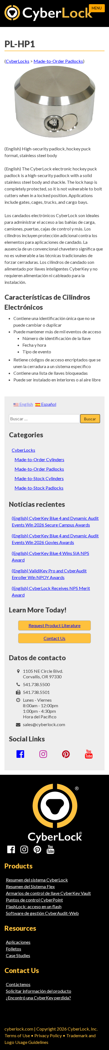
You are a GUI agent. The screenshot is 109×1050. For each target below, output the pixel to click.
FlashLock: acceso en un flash (33, 906)
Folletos (13, 948)
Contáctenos (18, 984)
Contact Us (54, 638)
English (25, 404)
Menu (97, 8)
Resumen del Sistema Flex (30, 886)
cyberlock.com (18, 1028)
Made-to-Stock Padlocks (39, 487)
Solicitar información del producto (38, 991)
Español (48, 404)
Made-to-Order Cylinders (39, 459)
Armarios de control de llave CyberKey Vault (48, 893)
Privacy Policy (48, 1035)
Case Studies (18, 955)
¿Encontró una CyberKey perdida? (38, 997)
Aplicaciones (18, 942)
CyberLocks (23, 450)
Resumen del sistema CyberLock (37, 879)
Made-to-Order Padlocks (39, 468)
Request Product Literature (54, 625)
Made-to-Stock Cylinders (39, 478)
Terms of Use (17, 1035)
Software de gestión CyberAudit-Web (42, 913)
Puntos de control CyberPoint (34, 899)
